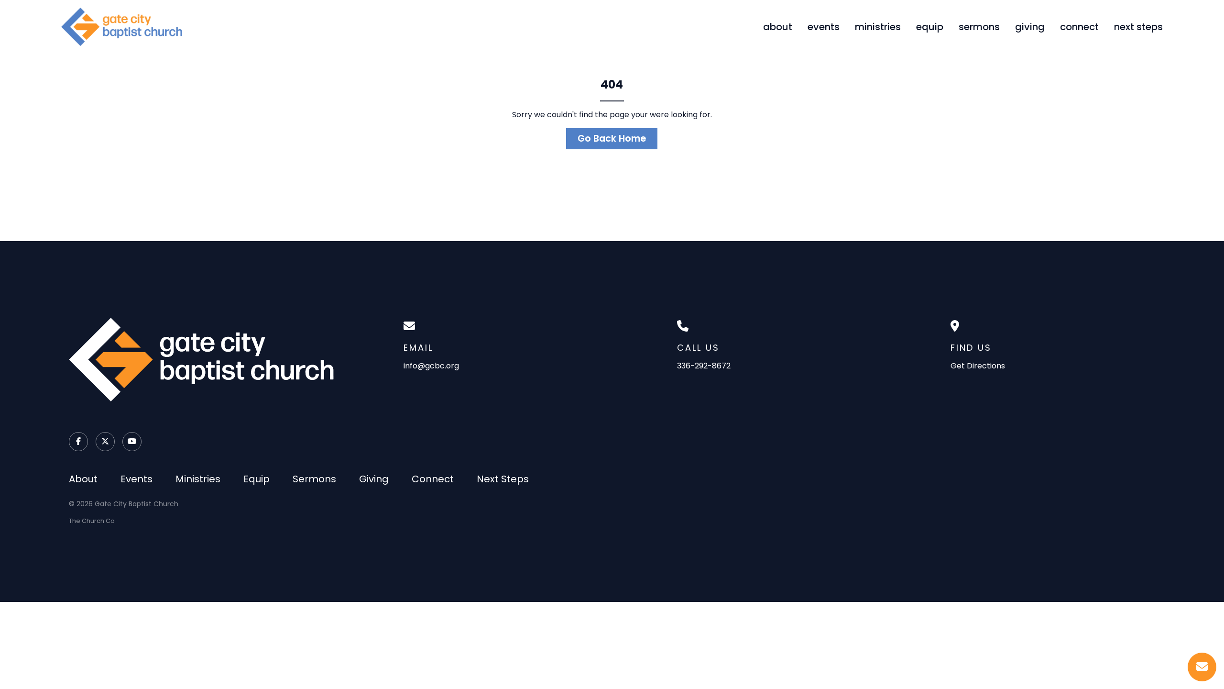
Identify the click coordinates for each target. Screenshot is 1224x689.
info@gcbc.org (431, 365)
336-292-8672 (704, 365)
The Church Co (92, 521)
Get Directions (978, 365)
